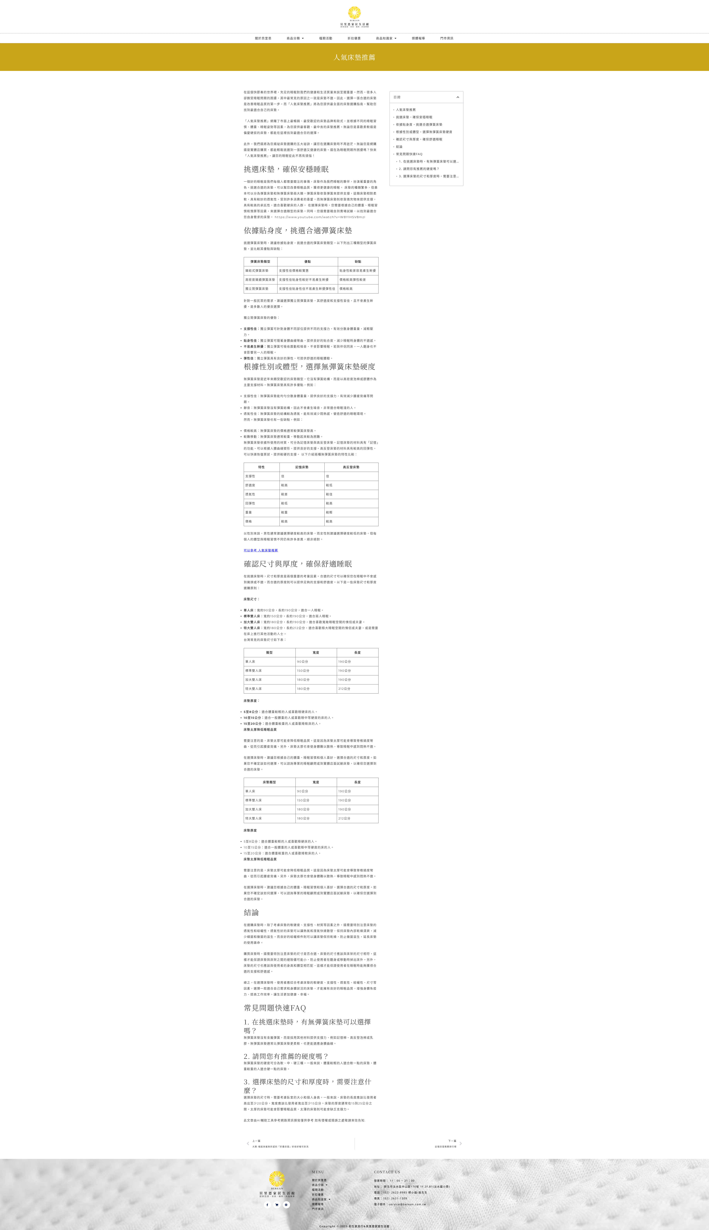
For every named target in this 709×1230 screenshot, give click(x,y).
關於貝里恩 (263, 38)
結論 (399, 147)
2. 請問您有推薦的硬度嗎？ (419, 169)
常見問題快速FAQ (409, 154)
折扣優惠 (354, 38)
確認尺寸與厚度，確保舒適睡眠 (419, 139)
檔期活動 (326, 38)
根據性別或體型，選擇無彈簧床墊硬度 (424, 132)
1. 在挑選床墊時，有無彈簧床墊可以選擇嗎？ (429, 161)
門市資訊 (447, 38)
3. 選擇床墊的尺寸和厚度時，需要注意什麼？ (429, 176)
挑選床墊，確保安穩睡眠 (414, 117)
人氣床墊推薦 (406, 110)
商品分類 (293, 38)
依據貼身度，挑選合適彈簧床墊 (419, 124)
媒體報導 (418, 38)
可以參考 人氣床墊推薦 (261, 550)
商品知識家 (384, 38)
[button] (458, 97)
